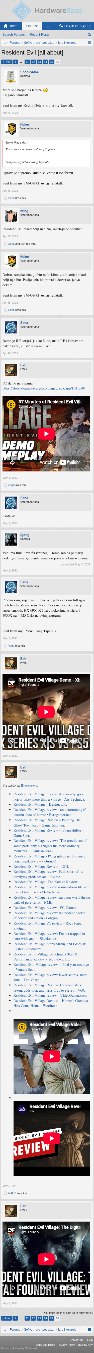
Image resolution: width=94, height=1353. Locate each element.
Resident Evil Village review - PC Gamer (45, 907)
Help (90, 1339)
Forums (32, 25)
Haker (24, 124)
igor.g (24, 535)
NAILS (12, 1193)
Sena (11, 198)
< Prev (7, 61)
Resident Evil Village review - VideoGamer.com (50, 995)
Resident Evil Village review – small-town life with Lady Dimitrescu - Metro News (52, 890)
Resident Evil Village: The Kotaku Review (45, 881)
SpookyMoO (29, 72)
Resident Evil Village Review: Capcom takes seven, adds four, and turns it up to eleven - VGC (49, 988)
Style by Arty (85, 1344)
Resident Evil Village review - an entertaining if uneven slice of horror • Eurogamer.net (49, 812)
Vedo (11, 645)
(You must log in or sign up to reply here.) (68, 1312)
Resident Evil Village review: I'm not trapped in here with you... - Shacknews (49, 936)
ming (24, 211)
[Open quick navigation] (89, 43)
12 (33, 61)
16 (57, 61)
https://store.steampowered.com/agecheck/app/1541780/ (44, 388)
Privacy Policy (66, 1344)
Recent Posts (40, 34)
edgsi (11, 485)
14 (45, 61)
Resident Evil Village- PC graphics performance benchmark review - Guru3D (49, 859)
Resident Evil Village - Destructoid (40, 804)
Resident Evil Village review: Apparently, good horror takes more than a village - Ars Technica (49, 797)
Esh (23, 243)
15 (51, 61)
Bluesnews (29, 785)
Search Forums (14, 34)
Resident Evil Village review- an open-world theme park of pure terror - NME (52, 900)
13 (39, 61)
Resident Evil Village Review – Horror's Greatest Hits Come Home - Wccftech (51, 1003)
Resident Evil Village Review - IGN (41, 866)
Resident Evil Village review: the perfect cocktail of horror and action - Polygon (50, 915)
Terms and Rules (44, 1344)
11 (27, 61)
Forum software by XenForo (19, 1348)
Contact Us (76, 1339)
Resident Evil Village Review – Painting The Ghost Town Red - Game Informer (47, 822)
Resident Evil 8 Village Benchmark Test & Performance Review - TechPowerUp (45, 957)
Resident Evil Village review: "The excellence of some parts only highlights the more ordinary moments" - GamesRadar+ (50, 845)
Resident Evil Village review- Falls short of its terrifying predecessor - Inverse (48, 874)
